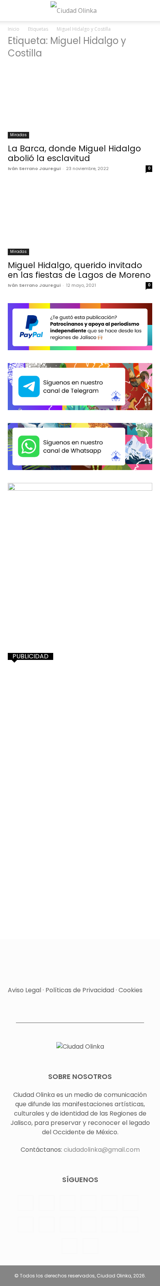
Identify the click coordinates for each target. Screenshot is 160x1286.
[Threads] (90, 1246)
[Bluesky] (69, 1246)
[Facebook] (25, 1203)
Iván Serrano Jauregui (34, 168)
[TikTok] (67, 1224)
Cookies (130, 990)
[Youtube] (130, 1224)
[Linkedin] (67, 1203)
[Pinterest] (109, 1203)
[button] (12, 10)
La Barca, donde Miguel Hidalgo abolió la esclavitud (74, 153)
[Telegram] (46, 1224)
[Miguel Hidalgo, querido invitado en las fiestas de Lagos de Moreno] (80, 220)
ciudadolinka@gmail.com (102, 1149)
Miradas (18, 135)
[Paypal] (88, 1203)
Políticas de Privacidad (79, 990)
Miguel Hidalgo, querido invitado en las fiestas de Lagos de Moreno (79, 270)
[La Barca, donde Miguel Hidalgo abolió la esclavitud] (80, 103)
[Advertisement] (80, 750)
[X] (88, 1224)
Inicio (13, 29)
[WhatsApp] (109, 1224)
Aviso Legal (24, 990)
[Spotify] (25, 1224)
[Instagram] (46, 1203)
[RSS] (130, 1203)
